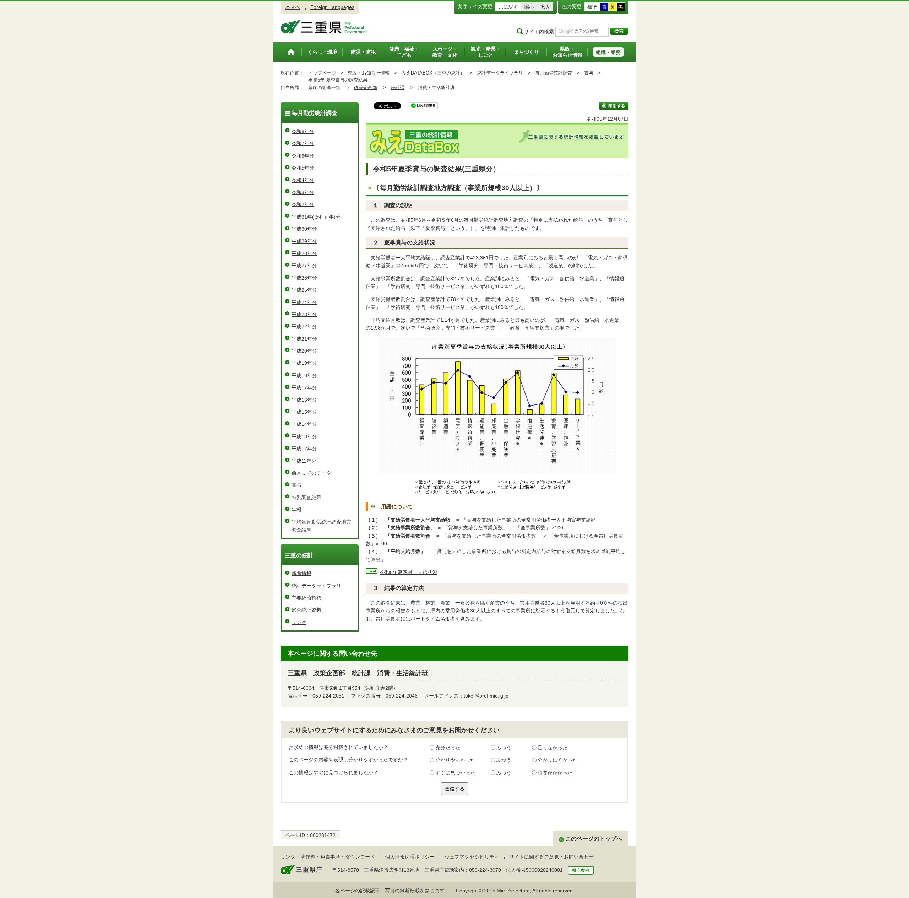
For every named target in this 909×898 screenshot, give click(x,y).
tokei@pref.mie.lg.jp (486, 696)
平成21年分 (304, 339)
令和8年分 (303, 131)
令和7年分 (303, 143)
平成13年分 (304, 436)
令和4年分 (303, 180)
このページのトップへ (593, 839)
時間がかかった (555, 773)
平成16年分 (304, 400)
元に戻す (508, 7)
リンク (299, 622)
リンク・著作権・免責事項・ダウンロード (328, 857)
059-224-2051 (328, 696)
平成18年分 (304, 375)
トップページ (322, 73)
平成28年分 (304, 253)
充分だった (447, 747)
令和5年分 (303, 168)
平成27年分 (304, 265)
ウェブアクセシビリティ (472, 857)
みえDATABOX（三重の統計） (433, 73)
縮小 (529, 7)
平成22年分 (304, 326)
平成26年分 (304, 278)
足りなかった (552, 747)
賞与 (588, 73)
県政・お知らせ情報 (369, 73)
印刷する (613, 106)
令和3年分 (303, 192)
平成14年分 (304, 424)
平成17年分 (304, 387)
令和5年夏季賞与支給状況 (408, 572)
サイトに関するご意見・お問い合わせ (551, 857)
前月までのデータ (311, 473)
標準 (592, 7)
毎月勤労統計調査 (553, 73)
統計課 (397, 87)
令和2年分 (303, 204)
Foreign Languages (332, 7)
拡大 (545, 7)
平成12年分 (304, 448)
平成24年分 (304, 302)
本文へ (292, 7)
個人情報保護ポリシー (410, 857)
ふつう (503, 747)
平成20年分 (304, 351)
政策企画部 (365, 87)
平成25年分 (304, 290)
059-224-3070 (485, 870)
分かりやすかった (455, 760)
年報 (296, 509)
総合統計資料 (306, 610)
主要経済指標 (306, 598)
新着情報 (301, 573)
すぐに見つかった (455, 773)
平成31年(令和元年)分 (316, 217)
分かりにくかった (557, 760)
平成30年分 (304, 229)
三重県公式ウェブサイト (324, 26)
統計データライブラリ (500, 73)
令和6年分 (303, 156)
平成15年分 (304, 412)
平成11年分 (304, 461)
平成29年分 (304, 241)
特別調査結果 (306, 497)
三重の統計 (299, 555)
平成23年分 (304, 314)
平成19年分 (304, 363)
